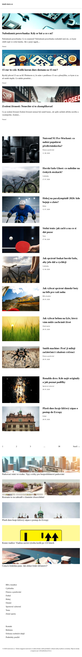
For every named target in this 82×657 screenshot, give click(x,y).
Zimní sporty (46, 326)
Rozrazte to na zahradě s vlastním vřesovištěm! (23, 497)
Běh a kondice (47, 296)
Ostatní (4, 46)
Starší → (76, 446)
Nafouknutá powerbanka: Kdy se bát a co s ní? (27, 33)
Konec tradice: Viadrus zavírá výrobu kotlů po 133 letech (28, 543)
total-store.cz (7, 4)
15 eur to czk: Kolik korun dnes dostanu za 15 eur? (30, 69)
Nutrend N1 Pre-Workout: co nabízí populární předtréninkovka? (59, 142)
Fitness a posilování (48, 150)
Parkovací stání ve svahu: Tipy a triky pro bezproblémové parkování (33, 474)
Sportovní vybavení (48, 386)
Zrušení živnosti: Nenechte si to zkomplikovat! (27, 106)
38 (59, 446)
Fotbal (44, 416)
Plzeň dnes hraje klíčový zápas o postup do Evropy (25, 520)
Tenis (44, 236)
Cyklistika (46, 176)
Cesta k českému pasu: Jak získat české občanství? (24, 566)
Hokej (44, 206)
